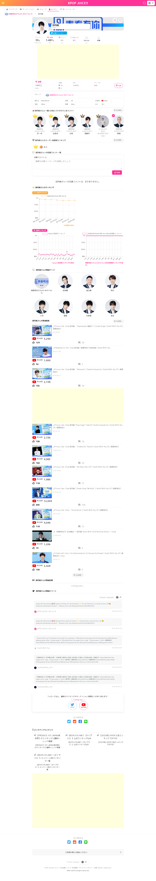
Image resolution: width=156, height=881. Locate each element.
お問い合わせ (98, 868)
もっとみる (117, 110)
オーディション (28, 9)
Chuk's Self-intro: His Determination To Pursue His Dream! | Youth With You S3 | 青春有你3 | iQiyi (88, 554)
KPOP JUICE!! (78, 3)
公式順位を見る (69, 225)
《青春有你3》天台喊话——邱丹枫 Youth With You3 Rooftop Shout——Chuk (85, 532)
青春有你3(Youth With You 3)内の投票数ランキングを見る (104, 264)
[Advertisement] (78, 61)
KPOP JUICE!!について (52, 868)
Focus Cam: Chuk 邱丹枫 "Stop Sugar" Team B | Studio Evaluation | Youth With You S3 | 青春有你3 (87, 426)
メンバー (54, 9)
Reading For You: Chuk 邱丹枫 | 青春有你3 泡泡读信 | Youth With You (82, 348)
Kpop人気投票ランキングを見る (63, 263)
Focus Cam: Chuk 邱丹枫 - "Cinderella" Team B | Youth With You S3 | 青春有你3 (87, 446)
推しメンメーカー (69, 9)
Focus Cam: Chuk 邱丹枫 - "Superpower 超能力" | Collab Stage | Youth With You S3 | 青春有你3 (88, 327)
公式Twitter (107, 868)
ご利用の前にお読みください (76, 852)
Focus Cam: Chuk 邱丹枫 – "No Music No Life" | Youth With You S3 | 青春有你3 (86, 467)
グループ (43, 9)
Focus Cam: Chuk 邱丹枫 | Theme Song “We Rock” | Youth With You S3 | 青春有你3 (88, 488)
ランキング (13, 9)
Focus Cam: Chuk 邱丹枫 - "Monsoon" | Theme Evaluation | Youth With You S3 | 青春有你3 (88, 370)
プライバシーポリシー (85, 868)
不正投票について (65, 868)
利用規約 (75, 868)
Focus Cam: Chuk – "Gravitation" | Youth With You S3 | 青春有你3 (81, 510)
